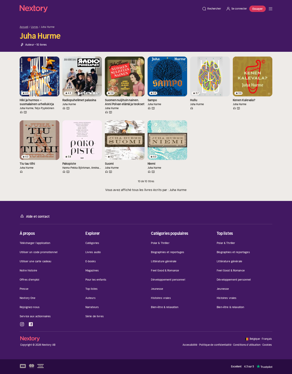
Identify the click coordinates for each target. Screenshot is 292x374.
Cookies (267, 345)
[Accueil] (109, 8)
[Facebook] (30, 324)
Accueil (24, 27)
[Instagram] (22, 324)
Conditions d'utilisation (246, 345)
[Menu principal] (270, 9)
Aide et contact (37, 216)
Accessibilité (190, 345)
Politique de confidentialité (215, 345)
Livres (34, 27)
